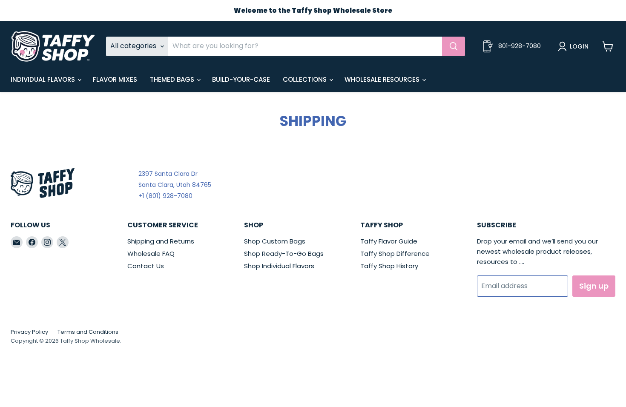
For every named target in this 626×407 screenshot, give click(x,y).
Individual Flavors (44, 79)
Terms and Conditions (87, 332)
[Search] (453, 46)
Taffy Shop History (389, 265)
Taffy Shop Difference (395, 253)
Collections (305, 79)
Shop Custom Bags (274, 241)
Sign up (594, 286)
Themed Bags (173, 79)
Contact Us (145, 265)
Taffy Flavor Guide (388, 241)
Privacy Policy (29, 332)
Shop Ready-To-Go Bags (284, 253)
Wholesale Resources (383, 79)
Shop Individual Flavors (279, 265)
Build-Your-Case (241, 79)
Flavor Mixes (115, 79)
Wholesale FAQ (151, 253)
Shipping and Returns (160, 241)
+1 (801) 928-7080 (165, 196)
